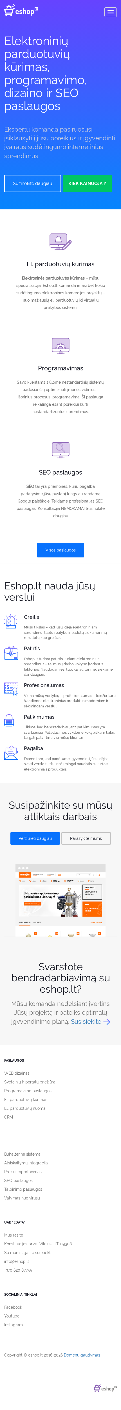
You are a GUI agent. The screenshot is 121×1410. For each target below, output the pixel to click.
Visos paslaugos (61, 550)
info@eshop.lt (16, 1261)
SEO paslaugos (18, 1180)
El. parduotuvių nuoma (25, 1108)
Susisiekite (86, 1021)
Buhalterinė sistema (22, 1154)
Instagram (13, 1325)
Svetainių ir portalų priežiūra (29, 1082)
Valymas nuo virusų (22, 1198)
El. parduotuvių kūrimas (25, 1099)
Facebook (13, 1307)
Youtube (11, 1316)
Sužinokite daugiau (32, 183)
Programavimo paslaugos (27, 1091)
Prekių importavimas (23, 1171)
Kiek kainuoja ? (87, 183)
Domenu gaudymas (82, 1355)
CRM (8, 1117)
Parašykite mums (86, 838)
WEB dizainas (17, 1073)
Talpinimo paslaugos (23, 1189)
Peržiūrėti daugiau (35, 838)
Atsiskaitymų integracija (26, 1163)
